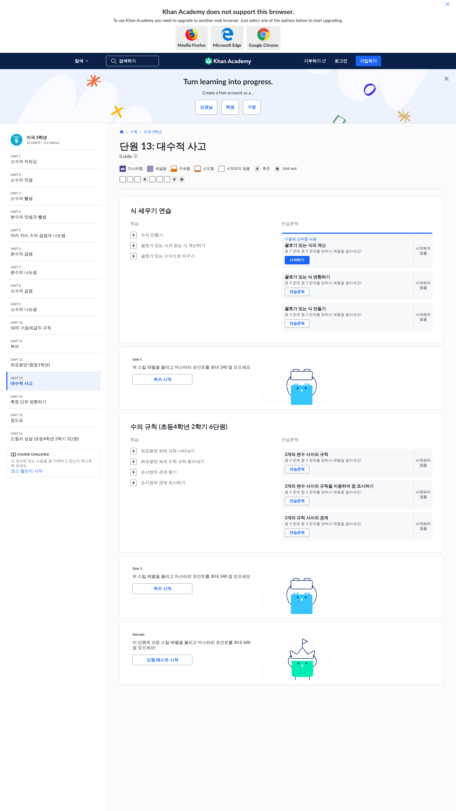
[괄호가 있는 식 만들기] (137, 179)
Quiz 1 (137, 359)
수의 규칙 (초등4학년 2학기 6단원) (178, 427)
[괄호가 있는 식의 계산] (123, 179)
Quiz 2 (137, 568)
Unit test (138, 634)
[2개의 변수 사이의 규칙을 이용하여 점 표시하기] (159, 179)
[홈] (122, 132)
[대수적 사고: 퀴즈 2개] (174, 179)
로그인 (341, 61)
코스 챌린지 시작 (26, 471)
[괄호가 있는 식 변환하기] (130, 179)
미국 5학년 (153, 132)
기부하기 (312, 61)
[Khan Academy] (228, 61)
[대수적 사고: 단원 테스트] (182, 179)
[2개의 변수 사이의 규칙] (152, 179)
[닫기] (447, 4)
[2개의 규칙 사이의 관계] (167, 179)
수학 (133, 132)
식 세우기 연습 (151, 211)
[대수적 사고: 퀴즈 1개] (145, 179)
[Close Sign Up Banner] (446, 78)
